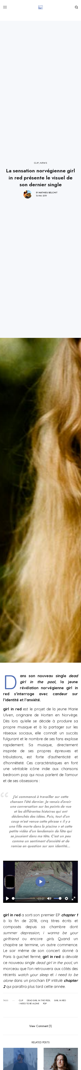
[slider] (23, 898)
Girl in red (60, 1000)
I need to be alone (29, 1004)
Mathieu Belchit (48, 192)
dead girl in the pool (38, 1000)
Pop (45, 1004)
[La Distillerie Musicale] (40, 7)
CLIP (36, 163)
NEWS (43, 163)
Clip (21, 1000)
